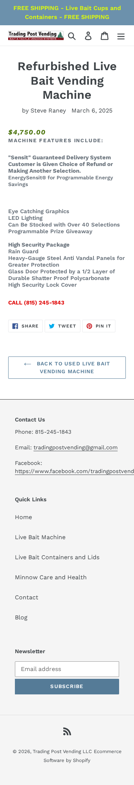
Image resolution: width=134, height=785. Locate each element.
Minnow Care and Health (51, 577)
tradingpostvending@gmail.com (76, 447)
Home (23, 517)
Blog (21, 617)
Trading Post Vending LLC (62, 751)
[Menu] (121, 35)
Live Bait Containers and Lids (57, 557)
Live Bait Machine (40, 537)
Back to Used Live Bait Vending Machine (72, 367)
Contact (26, 597)
